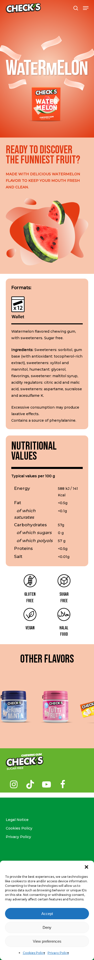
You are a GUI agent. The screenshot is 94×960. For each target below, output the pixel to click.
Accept (47, 913)
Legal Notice (17, 819)
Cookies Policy (34, 953)
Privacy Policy (58, 953)
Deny (47, 927)
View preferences (47, 941)
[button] (86, 866)
